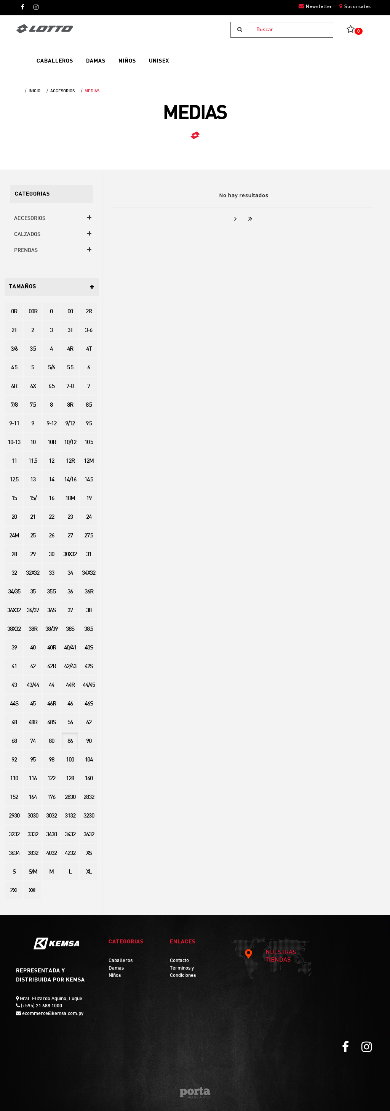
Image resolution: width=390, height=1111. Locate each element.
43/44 (33, 685)
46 (70, 704)
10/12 (70, 443)
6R (14, 387)
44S (14, 704)
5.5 (70, 368)
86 (70, 741)
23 (70, 517)
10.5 (88, 443)
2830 (70, 797)
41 (14, 667)
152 (14, 797)
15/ (32, 499)
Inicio (34, 91)
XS (88, 853)
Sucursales (357, 7)
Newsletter (318, 7)
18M (70, 499)
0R (14, 312)
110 (14, 779)
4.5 (14, 368)
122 (51, 779)
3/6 (14, 349)
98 (51, 760)
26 (51, 536)
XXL (33, 891)
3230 (88, 816)
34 (70, 573)
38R (33, 629)
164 (33, 797)
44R (70, 685)
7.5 (33, 405)
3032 (51, 816)
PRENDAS (26, 250)
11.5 (32, 461)
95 (32, 760)
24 (88, 517)
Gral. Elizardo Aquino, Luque (50, 999)
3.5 (33, 349)
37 (70, 611)
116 (33, 779)
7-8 (70, 387)
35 (32, 592)
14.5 (88, 480)
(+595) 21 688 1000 (41, 1006)
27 (70, 536)
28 (14, 555)
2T (14, 330)
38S (70, 629)
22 (51, 517)
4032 (51, 853)
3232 (14, 835)
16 (51, 499)
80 (51, 741)
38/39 (51, 629)
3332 (32, 835)
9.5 (89, 424)
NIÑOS (127, 61)
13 (32, 480)
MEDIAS (92, 91)
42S (89, 667)
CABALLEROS (55, 61)
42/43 (70, 667)
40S (89, 648)
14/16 (70, 480)
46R (51, 704)
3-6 (88, 330)
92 (14, 760)
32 (14, 573)
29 (32, 555)
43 (14, 685)
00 (70, 312)
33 (51, 573)
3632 (88, 835)
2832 (88, 797)
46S (89, 704)
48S (51, 723)
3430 (51, 835)
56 (70, 723)
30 (51, 555)
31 (88, 555)
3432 (70, 835)
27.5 (88, 536)
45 (32, 704)
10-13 (14, 443)
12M (88, 461)
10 (32, 443)
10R (51, 443)
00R (33, 312)
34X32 (88, 573)
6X (32, 387)
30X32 (70, 555)
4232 (70, 853)
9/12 (70, 424)
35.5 (51, 592)
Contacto (179, 961)
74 (32, 741)
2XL (14, 891)
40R (51, 648)
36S (51, 611)
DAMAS (95, 61)
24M (14, 536)
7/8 (14, 405)
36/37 (33, 611)
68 (14, 741)
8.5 (89, 405)
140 (89, 779)
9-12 (51, 424)
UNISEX (159, 61)
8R (70, 405)
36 (70, 592)
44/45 (89, 685)
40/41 (70, 648)
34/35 (14, 592)
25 (32, 536)
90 (88, 741)
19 (88, 499)
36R (89, 592)
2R (88, 312)
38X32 (14, 629)
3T (70, 330)
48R (33, 723)
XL (88, 872)
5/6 (51, 368)
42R (51, 667)
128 (70, 779)
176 (51, 797)
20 (14, 517)
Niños (115, 975)
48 (14, 723)
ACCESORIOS (62, 91)
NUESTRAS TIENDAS (280, 956)
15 (14, 499)
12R (70, 461)
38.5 (88, 629)
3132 (70, 816)
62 (88, 723)
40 (32, 648)
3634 (14, 853)
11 (14, 461)
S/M (33, 872)
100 (70, 760)
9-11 (14, 424)
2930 (14, 816)
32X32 (32, 573)
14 (51, 480)
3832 (32, 853)
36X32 (14, 611)
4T (88, 349)
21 (32, 517)
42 (32, 667)
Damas (116, 968)
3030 (32, 816)
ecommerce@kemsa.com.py (52, 1014)
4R (70, 349)
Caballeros (121, 961)
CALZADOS (27, 234)
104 (89, 760)
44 (51, 685)
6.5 (51, 387)
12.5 (14, 480)
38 (88, 611)
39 (14, 648)
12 (51, 461)
